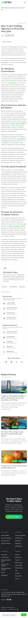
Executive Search (5, 540)
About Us (17, 554)
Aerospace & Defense (20, 535)
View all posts (6, 377)
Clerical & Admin (19, 538)
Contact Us (17, 560)
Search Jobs (4, 554)
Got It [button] (24, 614)
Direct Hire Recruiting (6, 538)
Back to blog (6, 291)
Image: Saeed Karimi (21, 23)
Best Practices (13, 286)
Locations (17, 573)
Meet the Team (18, 562)
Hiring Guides (4, 575)
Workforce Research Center (6, 560)
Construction (18, 540)
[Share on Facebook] (11, 362)
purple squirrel (12, 82)
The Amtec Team (9, 35)
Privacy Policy (4, 609)
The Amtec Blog (5, 557)
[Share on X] (16, 362)
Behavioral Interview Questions (6, 569)
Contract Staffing (5, 535)
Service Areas (18, 576)
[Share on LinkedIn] (6, 362)
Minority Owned (19, 568)
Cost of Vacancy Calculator (5, 565)
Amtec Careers (18, 565)
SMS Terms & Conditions (14, 609)
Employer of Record (5, 543)
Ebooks (3, 572)
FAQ (16, 570)
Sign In (16, 578)
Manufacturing (18, 546)
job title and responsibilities (18, 123)
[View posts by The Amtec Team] (14, 268)
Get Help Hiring (14, 517)
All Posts (4, 286)
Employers (22, 286)
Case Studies (18, 557)
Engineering (18, 543)
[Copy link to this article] (21, 362)
